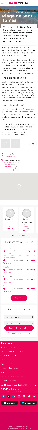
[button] (2, 3)
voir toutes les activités (19, 235)
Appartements (7, 364)
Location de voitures (9, 368)
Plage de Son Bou (9, 162)
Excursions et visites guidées (12, 351)
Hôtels (3, 360)
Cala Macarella (8, 170)
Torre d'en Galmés (9, 168)
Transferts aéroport (19, 242)
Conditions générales (15, 426)
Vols (3, 372)
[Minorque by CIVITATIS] (13, 3)
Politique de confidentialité (15, 428)
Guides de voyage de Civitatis (13, 376)
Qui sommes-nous (8, 381)
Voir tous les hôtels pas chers (19, 333)
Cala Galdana (8, 166)
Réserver (7, 254)
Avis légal (26, 426)
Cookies (28, 428)
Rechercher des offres (19, 328)
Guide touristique (8, 347)
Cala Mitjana (8, 164)
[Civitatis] (19, 419)
